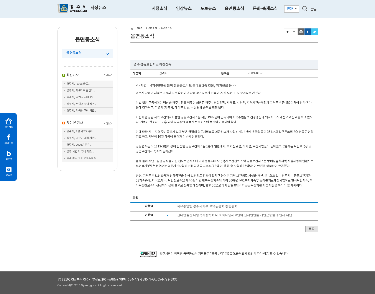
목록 (312, 229)
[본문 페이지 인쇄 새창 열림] (301, 34)
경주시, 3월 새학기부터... (80, 131)
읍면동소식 (74, 53)
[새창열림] (148, 256)
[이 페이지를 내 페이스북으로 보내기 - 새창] (307, 34)
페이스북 (9, 143)
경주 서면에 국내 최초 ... (80, 151)
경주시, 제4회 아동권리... (80, 90)
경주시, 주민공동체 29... (80, 97)
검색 (304, 8)
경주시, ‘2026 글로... (78, 84)
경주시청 (9, 127)
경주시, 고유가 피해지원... (81, 138)
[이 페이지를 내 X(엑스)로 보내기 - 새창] (314, 34)
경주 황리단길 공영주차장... (82, 158)
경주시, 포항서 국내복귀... (81, 104)
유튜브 (9, 175)
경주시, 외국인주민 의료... (81, 110)
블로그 (9, 159)
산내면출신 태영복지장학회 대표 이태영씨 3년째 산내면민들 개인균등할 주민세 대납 (234, 215)
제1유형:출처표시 (236, 254)
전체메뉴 (313, 8)
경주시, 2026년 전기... (79, 145)
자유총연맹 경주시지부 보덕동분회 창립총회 (207, 206)
